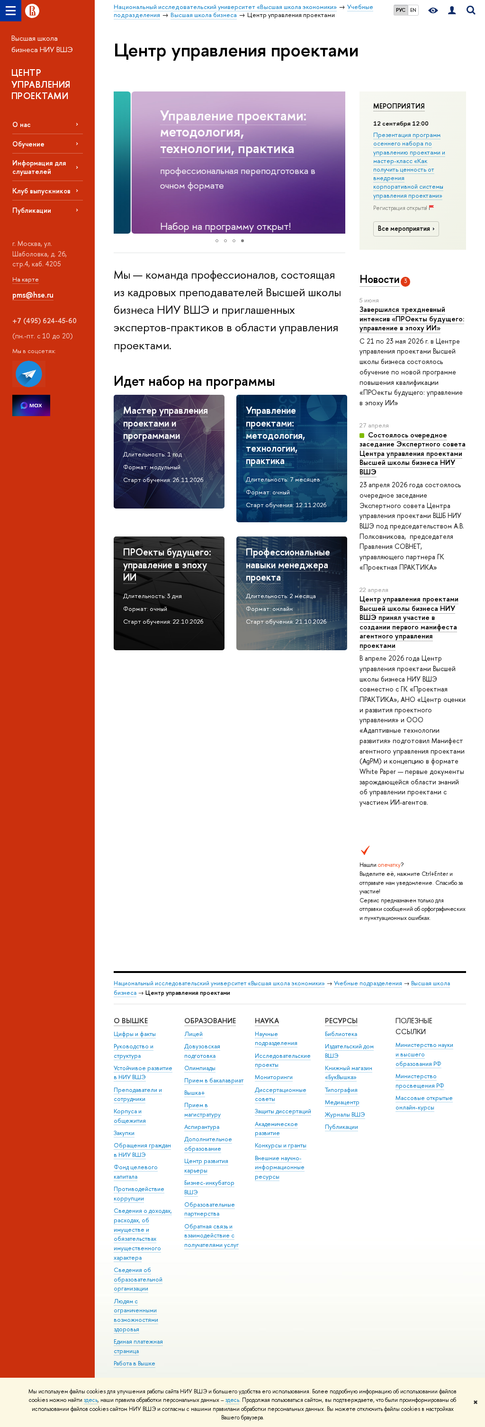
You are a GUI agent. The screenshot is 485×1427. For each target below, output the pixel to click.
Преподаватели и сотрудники (138, 1094)
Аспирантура (201, 1127)
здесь (91, 1400)
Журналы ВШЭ (345, 1114)
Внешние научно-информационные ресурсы (280, 1167)
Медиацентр (342, 1102)
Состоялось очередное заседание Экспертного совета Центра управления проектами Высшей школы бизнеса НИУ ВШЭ (412, 453)
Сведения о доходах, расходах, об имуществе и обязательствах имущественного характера (143, 1234)
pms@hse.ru (33, 295)
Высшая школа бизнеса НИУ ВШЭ (42, 44)
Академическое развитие (276, 1128)
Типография (341, 1090)
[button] (122, 162)
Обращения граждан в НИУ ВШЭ (142, 1150)
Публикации (31, 210)
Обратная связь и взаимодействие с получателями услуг (211, 1235)
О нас (21, 124)
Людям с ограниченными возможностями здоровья (136, 1315)
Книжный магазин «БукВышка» (348, 1073)
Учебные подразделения (368, 983)
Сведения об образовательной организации (138, 1279)
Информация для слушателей (39, 166)
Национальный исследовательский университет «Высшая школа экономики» (219, 983)
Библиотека (341, 1034)
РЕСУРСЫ (341, 1021)
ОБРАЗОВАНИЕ (210, 1021)
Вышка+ (194, 1093)
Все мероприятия (404, 228)
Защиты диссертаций (283, 1111)
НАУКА (267, 1021)
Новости (379, 279)
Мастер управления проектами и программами (165, 423)
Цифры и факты (135, 1034)
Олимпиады (200, 1068)
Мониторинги (274, 1077)
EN (413, 10)
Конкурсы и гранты (280, 1145)
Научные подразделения (276, 1038)
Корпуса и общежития (130, 1116)
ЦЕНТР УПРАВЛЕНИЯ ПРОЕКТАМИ (41, 84)
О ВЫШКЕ (131, 1021)
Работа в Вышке (134, 1363)
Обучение (28, 143)
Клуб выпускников (41, 190)
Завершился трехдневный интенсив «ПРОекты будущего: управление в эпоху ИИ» (411, 318)
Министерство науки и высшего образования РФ (424, 1054)
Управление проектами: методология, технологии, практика (215, 131)
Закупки (124, 1133)
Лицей (193, 1034)
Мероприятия (399, 106)
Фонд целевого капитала (136, 1172)
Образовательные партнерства (209, 1209)
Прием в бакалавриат (213, 1080)
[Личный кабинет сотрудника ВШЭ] (452, 10)
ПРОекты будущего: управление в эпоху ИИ (167, 564)
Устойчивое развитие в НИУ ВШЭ (143, 1073)
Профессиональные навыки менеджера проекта (288, 564)
